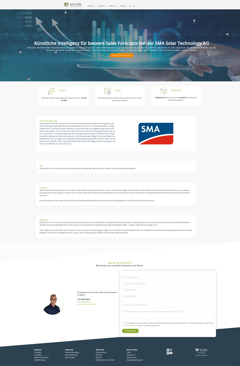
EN (134, 6)
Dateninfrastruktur (41, 357)
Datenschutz (131, 357)
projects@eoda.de (84, 302)
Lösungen (38, 355)
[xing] (171, 350)
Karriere (99, 355)
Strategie (37, 352)
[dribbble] (168, 353)
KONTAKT (123, 6)
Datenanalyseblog (72, 352)
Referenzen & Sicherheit (105, 360)
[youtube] (171, 353)
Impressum (131, 355)
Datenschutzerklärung (131, 325)
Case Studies (70, 357)
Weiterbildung (39, 360)
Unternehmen (101, 352)
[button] (236, 362)
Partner (99, 357)
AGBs (129, 352)
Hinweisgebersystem (135, 360)
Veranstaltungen (71, 355)
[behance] (168, 350)
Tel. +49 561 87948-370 (86, 304)
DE (129, 6)
